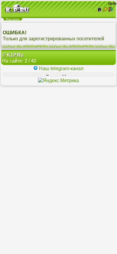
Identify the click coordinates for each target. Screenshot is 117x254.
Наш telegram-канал (60, 68)
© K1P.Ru (13, 54)
